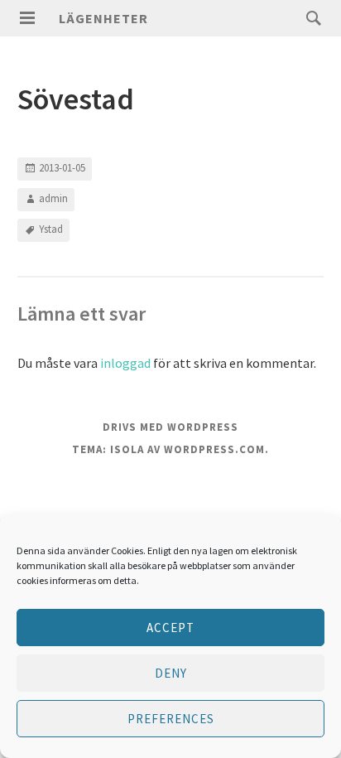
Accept (170, 627)
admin (53, 198)
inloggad (125, 363)
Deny (171, 673)
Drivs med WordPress (170, 427)
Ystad (51, 229)
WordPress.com (214, 449)
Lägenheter (103, 18)
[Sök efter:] (309, 17)
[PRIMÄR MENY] (27, 18)
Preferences (170, 719)
